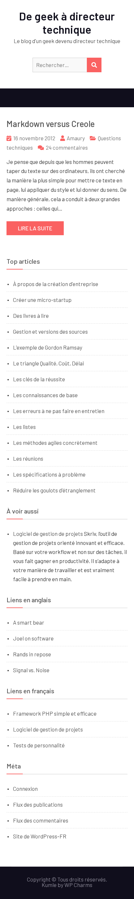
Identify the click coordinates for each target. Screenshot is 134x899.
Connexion (25, 788)
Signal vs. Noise (31, 670)
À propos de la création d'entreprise (55, 284)
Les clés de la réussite (39, 379)
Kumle (49, 885)
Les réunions (28, 458)
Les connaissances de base (45, 395)
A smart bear (28, 622)
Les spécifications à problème (49, 474)
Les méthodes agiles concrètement (55, 442)
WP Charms (78, 885)
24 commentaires (67, 147)
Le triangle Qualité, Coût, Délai (48, 363)
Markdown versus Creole (51, 124)
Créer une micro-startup (42, 299)
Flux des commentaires (40, 820)
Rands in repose (32, 654)
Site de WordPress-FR (39, 836)
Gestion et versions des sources (50, 331)
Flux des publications (38, 804)
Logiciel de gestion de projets (48, 533)
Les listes (24, 426)
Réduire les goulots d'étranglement (54, 490)
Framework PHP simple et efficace (55, 713)
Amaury (76, 138)
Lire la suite (35, 228)
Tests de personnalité (39, 745)
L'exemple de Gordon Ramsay (47, 347)
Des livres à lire (31, 315)
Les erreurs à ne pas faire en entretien (58, 411)
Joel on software (33, 638)
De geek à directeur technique (67, 22)
